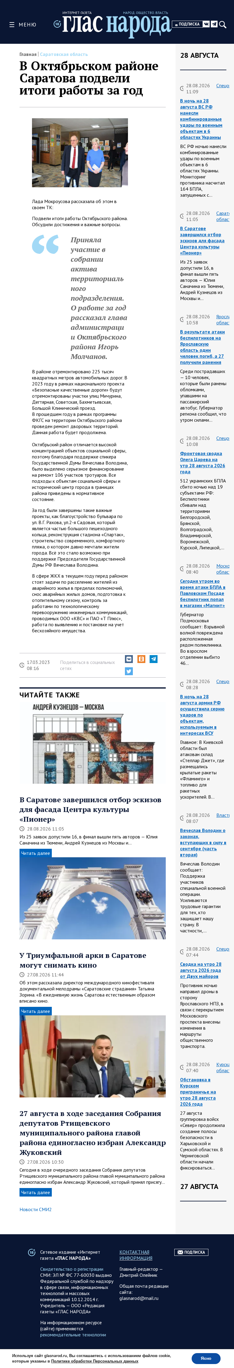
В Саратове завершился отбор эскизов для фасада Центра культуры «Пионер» (90, 809)
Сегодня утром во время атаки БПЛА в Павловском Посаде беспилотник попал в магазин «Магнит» (202, 593)
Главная (28, 54)
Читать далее (35, 853)
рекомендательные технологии (73, 1335)
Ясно (206, 1358)
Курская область (224, 1067)
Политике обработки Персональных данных (94, 1361)
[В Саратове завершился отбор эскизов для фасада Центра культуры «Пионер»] (93, 743)
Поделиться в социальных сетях (87, 665)
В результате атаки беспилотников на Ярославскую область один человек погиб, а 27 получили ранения (202, 347)
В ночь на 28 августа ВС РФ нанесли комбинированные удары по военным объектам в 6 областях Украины (201, 119)
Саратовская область (64, 54)
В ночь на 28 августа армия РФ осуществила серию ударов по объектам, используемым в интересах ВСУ (202, 714)
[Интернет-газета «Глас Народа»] (117, 27)
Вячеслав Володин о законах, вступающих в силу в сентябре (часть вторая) (203, 842)
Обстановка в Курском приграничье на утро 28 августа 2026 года (198, 1091)
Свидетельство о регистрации (71, 1269)
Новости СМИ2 (36, 1209)
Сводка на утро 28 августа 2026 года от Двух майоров (201, 970)
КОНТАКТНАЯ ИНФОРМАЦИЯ (135, 1255)
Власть (223, 815)
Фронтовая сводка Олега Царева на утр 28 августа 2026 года (202, 462)
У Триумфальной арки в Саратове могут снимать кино (83, 960)
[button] (129, 659)
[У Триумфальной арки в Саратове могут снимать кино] (93, 899)
